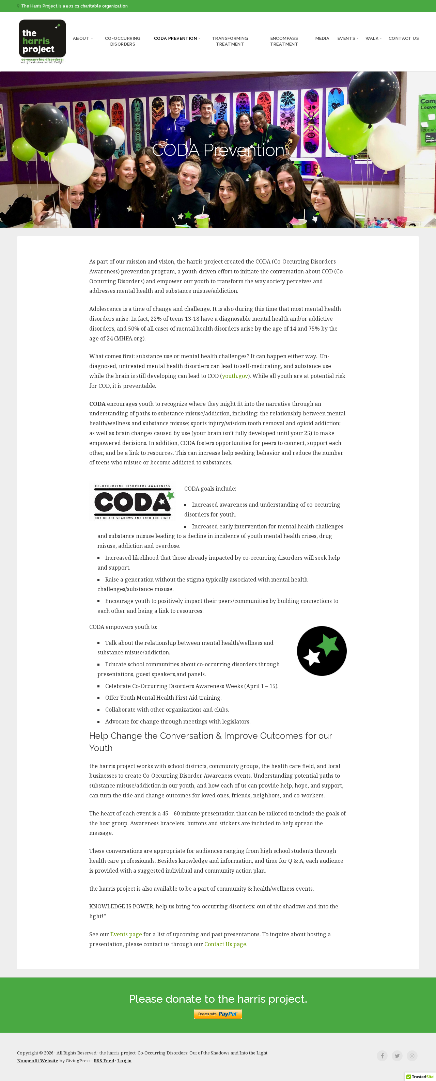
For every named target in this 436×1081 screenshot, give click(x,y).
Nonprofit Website (37, 1061)
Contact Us (404, 38)
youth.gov (235, 376)
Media (322, 38)
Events (346, 38)
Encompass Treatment (284, 41)
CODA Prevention (175, 38)
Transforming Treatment (230, 41)
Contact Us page (225, 944)
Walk (371, 38)
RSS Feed (104, 1061)
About (81, 38)
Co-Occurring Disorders (123, 41)
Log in (124, 1061)
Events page (126, 934)
